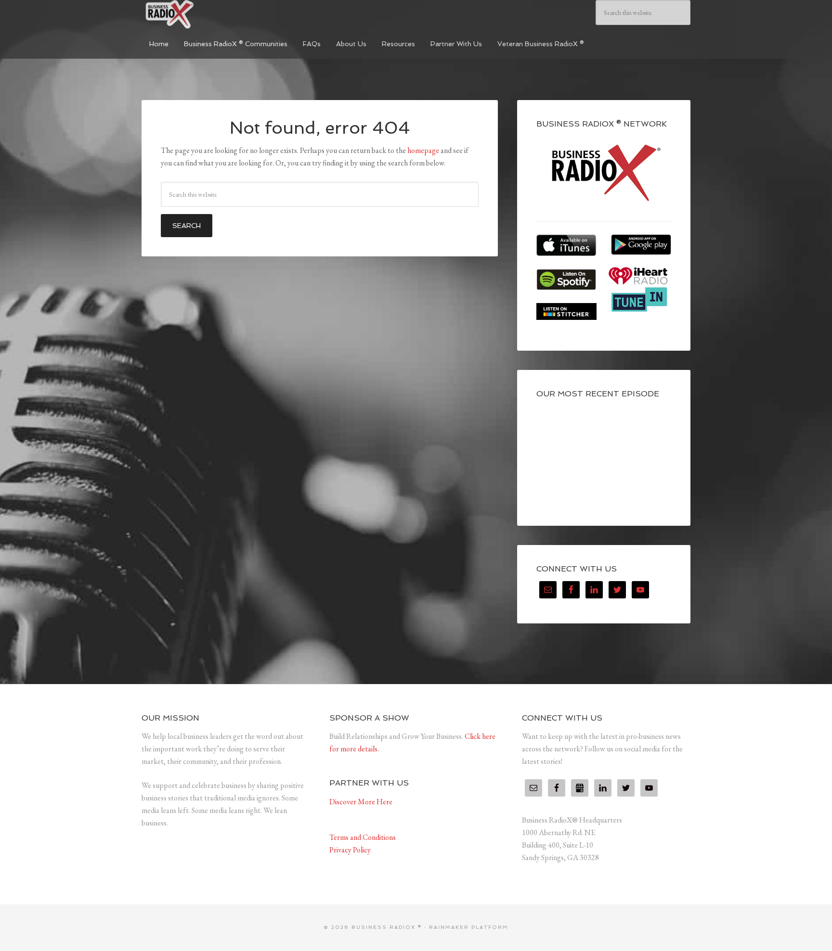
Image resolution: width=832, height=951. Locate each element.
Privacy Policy (350, 850)
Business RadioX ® (214, 14)
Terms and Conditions (362, 837)
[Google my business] (579, 788)
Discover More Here (360, 802)
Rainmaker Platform (468, 927)
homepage (423, 150)
